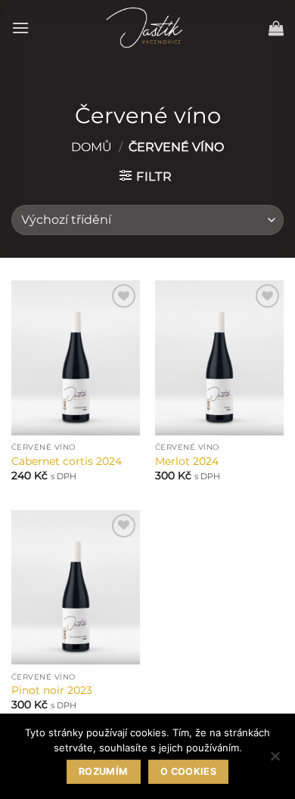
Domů (91, 147)
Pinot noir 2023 (51, 690)
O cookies (188, 771)
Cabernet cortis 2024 (66, 461)
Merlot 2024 (187, 461)
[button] (20, 27)
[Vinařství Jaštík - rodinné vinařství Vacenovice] (147, 27)
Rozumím (104, 771)
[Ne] (275, 760)
